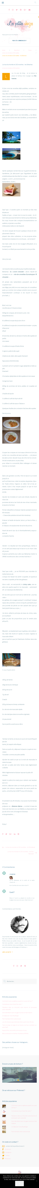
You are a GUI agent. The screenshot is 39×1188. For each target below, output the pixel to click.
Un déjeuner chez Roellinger (10, 1015)
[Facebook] (9, 9)
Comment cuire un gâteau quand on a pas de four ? (17, 1001)
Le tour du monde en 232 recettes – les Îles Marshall (21, 852)
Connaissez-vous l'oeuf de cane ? (12, 1004)
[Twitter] (17, 9)
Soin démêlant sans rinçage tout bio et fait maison (17, 1012)
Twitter (7, 1155)
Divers (30, 50)
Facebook (8, 1149)
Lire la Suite (6, 952)
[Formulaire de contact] (29, 9)
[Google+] (25, 9)
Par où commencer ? (19, 40)
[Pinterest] (20, 9)
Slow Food (16, 50)
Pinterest (8, 1158)
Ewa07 (12, 892)
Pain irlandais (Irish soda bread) (11, 1019)
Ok (19, 1183)
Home (3, 50)
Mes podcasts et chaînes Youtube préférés (15, 1033)
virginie (12, 874)
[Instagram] (13, 9)
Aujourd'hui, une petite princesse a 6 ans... (14, 1030)
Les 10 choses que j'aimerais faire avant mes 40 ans (18, 1022)
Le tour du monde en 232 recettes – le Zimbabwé (20, 847)
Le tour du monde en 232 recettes (10, 53)
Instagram (8, 1152)
